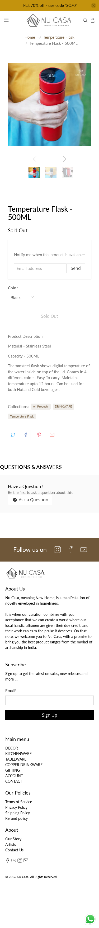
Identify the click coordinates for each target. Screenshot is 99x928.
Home (30, 37)
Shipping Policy (17, 813)
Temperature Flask (58, 37)
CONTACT (13, 781)
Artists (10, 844)
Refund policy (16, 818)
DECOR (11, 748)
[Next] (62, 159)
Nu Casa (23, 877)
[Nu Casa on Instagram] (19, 861)
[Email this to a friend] (52, 435)
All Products (41, 406)
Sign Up (49, 715)
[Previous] (37, 159)
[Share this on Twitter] (13, 435)
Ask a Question (33, 500)
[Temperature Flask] (49, 104)
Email (10, 690)
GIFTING (12, 770)
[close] (93, 5)
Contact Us (14, 850)
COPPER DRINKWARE (24, 764)
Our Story (13, 839)
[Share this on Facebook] (26, 435)
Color (13, 287)
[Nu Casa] (49, 20)
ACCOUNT (14, 775)
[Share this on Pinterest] (39, 435)
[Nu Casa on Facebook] (7, 861)
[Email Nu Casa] (25, 861)
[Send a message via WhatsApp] (90, 919)
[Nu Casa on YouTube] (13, 861)
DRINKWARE (63, 406)
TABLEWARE (15, 759)
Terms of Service (18, 802)
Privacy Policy (16, 807)
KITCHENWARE (18, 753)
